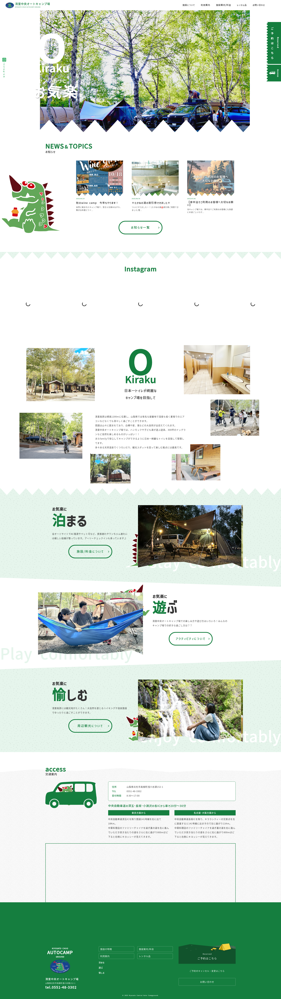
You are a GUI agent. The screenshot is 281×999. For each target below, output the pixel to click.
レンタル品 (242, 5)
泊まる (101, 962)
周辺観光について (90, 725)
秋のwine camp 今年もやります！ (97, 203)
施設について (189, 5)
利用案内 (205, 5)
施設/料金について (90, 551)
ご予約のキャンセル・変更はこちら (207, 970)
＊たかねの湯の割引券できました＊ (151, 203)
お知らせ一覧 (140, 227)
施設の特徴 (106, 949)
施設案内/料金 (223, 5)
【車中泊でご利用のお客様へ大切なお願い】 (210, 203)
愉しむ (101, 973)
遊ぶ (101, 968)
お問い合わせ (259, 5)
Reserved (207, 956)
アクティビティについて (191, 638)
